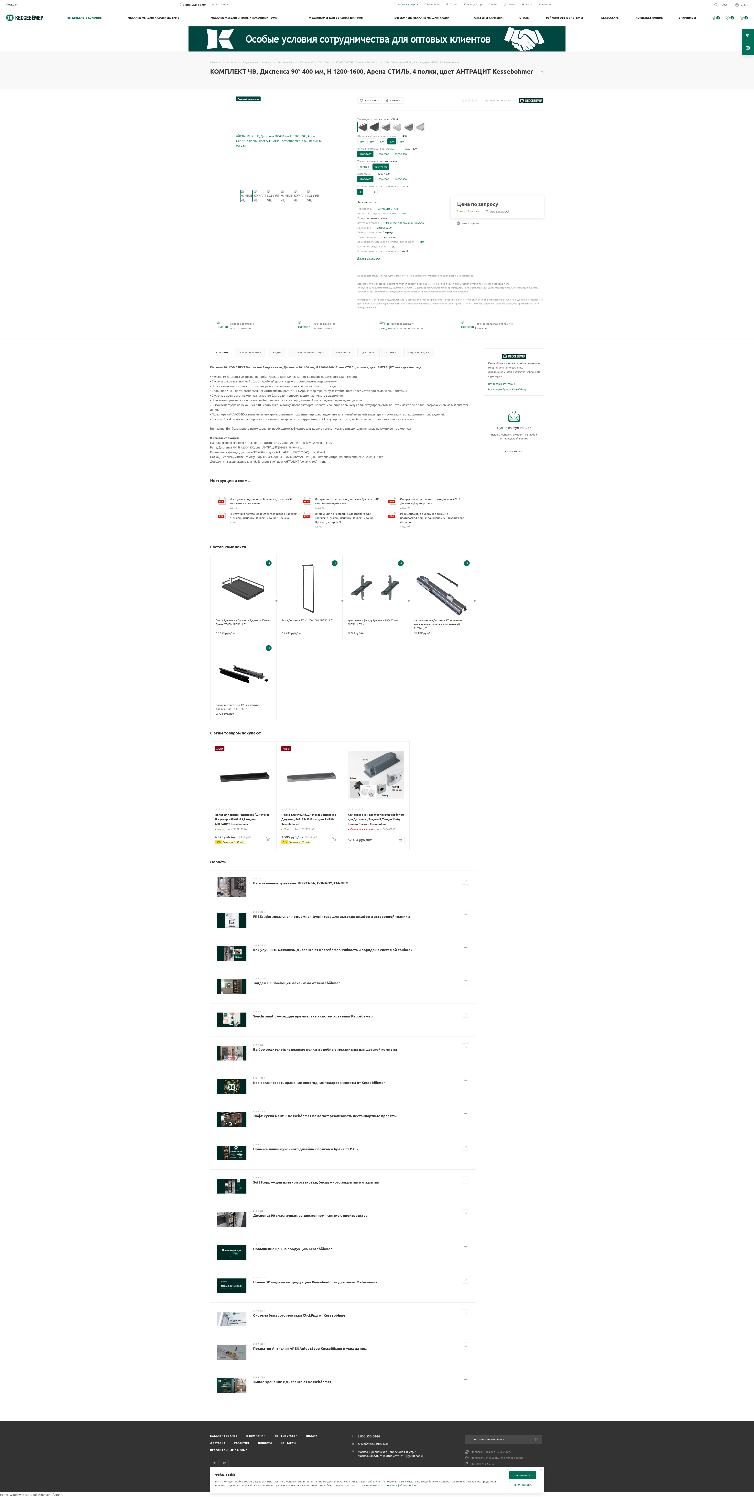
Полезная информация (308, 352)
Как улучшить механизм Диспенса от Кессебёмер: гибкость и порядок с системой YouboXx (333, 949)
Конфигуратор (286, 1435)
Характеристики (250, 352)
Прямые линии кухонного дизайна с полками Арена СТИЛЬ (305, 1149)
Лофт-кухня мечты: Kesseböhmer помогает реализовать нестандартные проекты (325, 1115)
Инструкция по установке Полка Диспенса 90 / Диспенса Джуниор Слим (430, 501)
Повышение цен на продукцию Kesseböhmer (292, 1248)
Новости (265, 1443)
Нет (422, 241)
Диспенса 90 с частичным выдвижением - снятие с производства (310, 1215)
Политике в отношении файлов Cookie (392, 1485)
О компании (256, 1435)
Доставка (368, 352)
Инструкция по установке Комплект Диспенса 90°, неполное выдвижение (262, 501)
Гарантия (241, 1443)
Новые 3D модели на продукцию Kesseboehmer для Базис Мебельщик (315, 1282)
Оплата (312, 1435)
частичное (390, 237)
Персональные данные (228, 1450)
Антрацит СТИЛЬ (388, 208)
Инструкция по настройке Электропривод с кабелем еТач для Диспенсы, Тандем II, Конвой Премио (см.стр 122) (345, 518)
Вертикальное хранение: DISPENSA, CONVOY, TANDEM (301, 883)
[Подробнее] (465, 881)
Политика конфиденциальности (491, 1451)
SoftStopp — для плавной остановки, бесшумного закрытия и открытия (316, 1182)
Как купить (343, 352)
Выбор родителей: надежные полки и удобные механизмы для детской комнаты (325, 1049)
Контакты (288, 1443)
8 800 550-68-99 (194, 5)
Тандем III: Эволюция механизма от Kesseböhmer (296, 983)
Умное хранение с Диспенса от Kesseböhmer (292, 1381)
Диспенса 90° (384, 227)
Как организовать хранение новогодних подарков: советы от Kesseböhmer (319, 1082)
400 (404, 213)
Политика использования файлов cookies (497, 1457)
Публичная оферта (482, 1463)
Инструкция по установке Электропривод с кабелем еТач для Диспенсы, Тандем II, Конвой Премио (263, 515)
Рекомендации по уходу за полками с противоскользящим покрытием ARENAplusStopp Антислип (432, 518)
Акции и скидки (418, 352)
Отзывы (391, 352)
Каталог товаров (223, 1435)
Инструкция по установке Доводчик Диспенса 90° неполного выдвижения (347, 501)
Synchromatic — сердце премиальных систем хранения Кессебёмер (313, 1016)
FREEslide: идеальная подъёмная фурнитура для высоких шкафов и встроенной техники (331, 916)
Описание (221, 352)
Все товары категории (501, 383)
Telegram (214, 1463)
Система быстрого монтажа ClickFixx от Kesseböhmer (300, 1315)
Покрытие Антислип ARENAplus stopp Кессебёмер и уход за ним (310, 1348)
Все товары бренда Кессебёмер (507, 389)
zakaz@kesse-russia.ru (373, 1443)
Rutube (224, 1463)
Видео (277, 352)
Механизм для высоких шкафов (404, 222)
